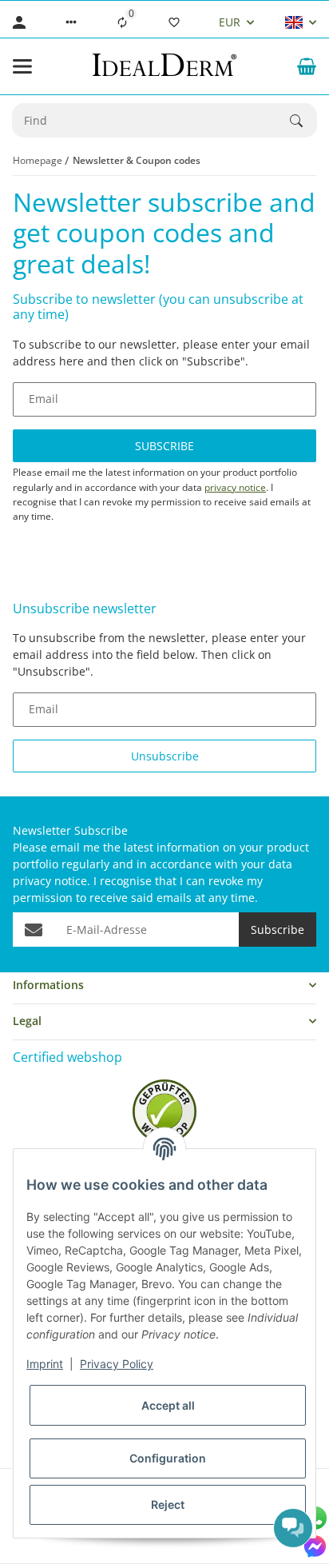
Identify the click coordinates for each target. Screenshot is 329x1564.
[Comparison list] (122, 22)
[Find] (303, 120)
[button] (71, 22)
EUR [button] (229, 22)
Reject (167, 1504)
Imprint (44, 1363)
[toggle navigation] (22, 66)
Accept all (168, 1405)
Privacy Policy (116, 1363)
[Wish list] (174, 22)
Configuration (167, 1458)
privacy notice (235, 487)
